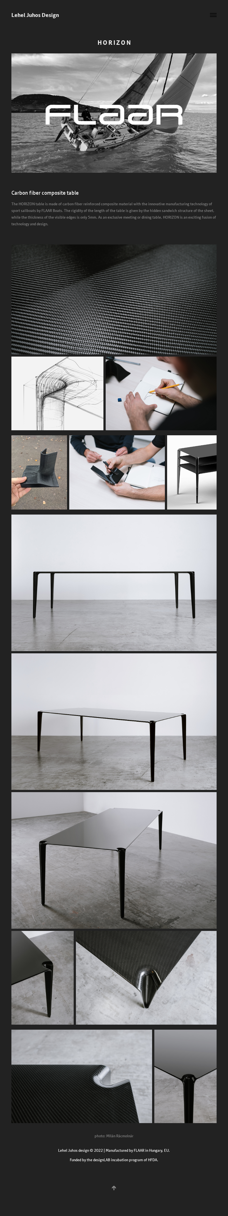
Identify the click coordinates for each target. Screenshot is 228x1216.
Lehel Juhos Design (35, 15)
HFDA (152, 1159)
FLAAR (139, 1150)
